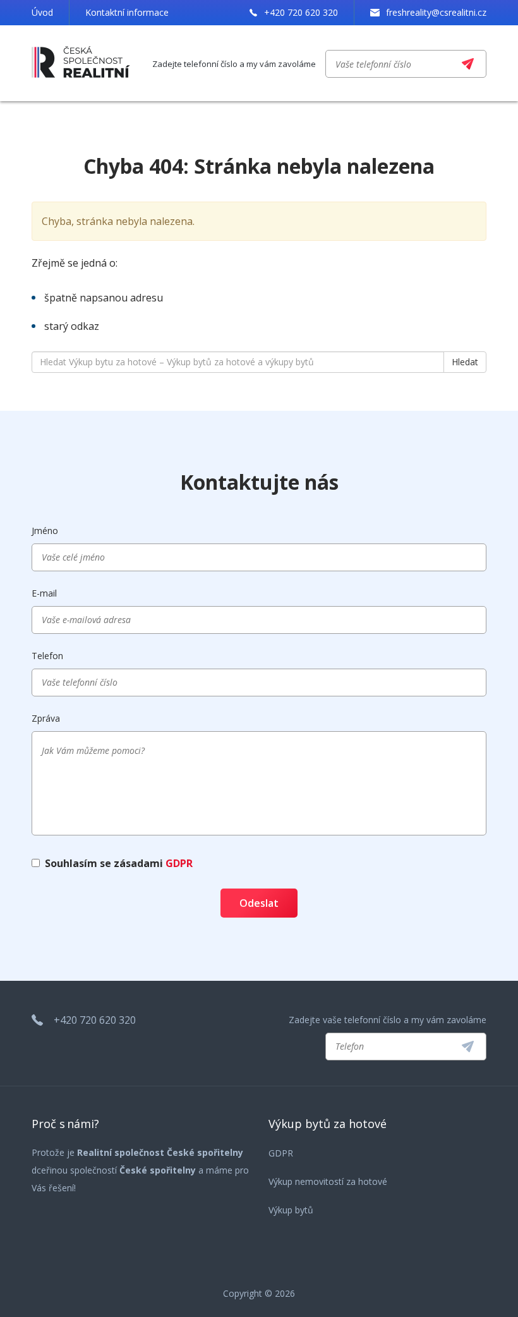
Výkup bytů (290, 1210)
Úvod (42, 12)
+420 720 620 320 (301, 12)
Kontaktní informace (127, 12)
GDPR (179, 863)
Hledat (465, 362)
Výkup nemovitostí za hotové (327, 1181)
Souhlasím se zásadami (119, 863)
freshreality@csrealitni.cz (436, 12)
